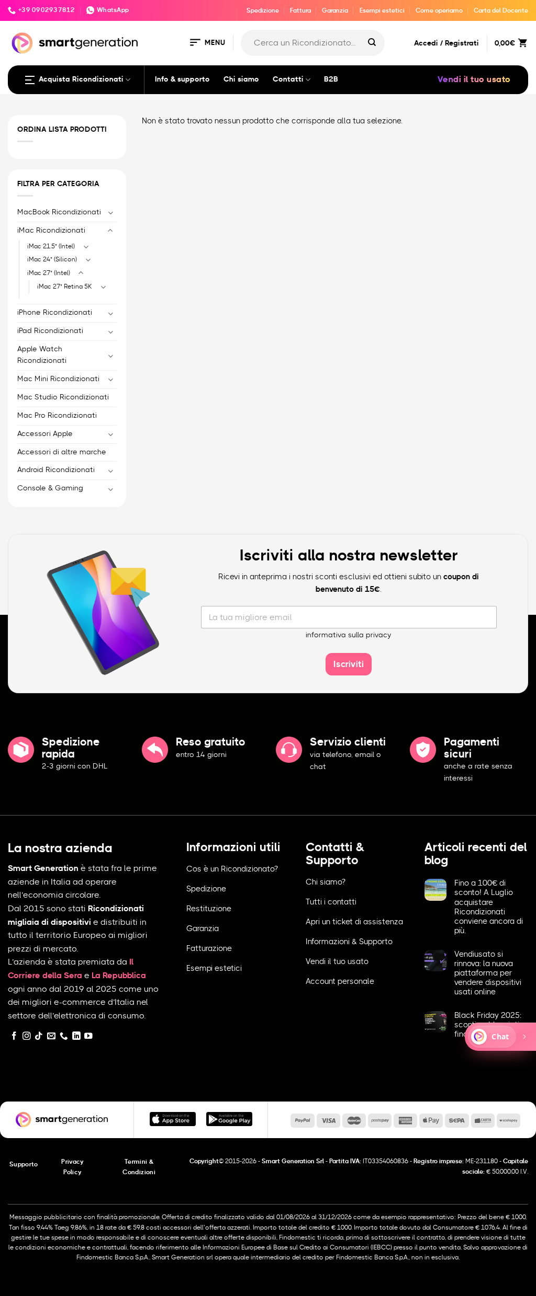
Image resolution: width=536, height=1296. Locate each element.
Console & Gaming (50, 488)
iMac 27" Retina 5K (64, 286)
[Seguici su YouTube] (88, 1036)
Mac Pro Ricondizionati (57, 415)
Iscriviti (348, 664)
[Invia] (371, 43)
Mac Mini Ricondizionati (58, 379)
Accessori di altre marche (61, 452)
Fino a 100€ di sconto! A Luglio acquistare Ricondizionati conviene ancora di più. (488, 907)
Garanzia (335, 10)
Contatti (288, 79)
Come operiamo (439, 10)
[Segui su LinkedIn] (76, 1036)
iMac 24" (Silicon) (52, 259)
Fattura (300, 10)
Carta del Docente (501, 10)
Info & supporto (182, 79)
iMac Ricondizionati (51, 230)
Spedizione (263, 10)
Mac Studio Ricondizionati (63, 397)
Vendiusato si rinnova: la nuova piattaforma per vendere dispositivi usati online (487, 973)
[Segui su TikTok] (39, 1036)
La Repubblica (119, 975)
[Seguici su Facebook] (14, 1036)
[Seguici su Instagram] (27, 1036)
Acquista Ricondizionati (81, 79)
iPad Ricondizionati (50, 331)
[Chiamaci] (64, 1036)
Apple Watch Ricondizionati (41, 355)
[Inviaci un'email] (51, 1036)
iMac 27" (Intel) (48, 273)
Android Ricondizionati (56, 470)
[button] (206, 43)
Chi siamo (241, 79)
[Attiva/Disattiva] (110, 212)
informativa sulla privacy (349, 635)
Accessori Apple (45, 434)
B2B (331, 79)
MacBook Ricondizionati (59, 212)
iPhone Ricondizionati (54, 312)
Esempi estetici (382, 10)
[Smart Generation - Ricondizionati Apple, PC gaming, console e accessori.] (74, 43)
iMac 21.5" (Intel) (51, 246)
